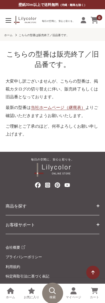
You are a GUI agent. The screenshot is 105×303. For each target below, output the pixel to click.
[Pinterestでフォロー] (57, 186)
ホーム (8, 35)
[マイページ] (83, 20)
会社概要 (13, 247)
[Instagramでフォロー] (47, 186)
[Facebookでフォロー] (38, 186)
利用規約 (13, 266)
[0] (94, 20)
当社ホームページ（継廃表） (58, 107)
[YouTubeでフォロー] (67, 186)
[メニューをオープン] (8, 20)
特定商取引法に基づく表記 (27, 276)
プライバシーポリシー (24, 257)
